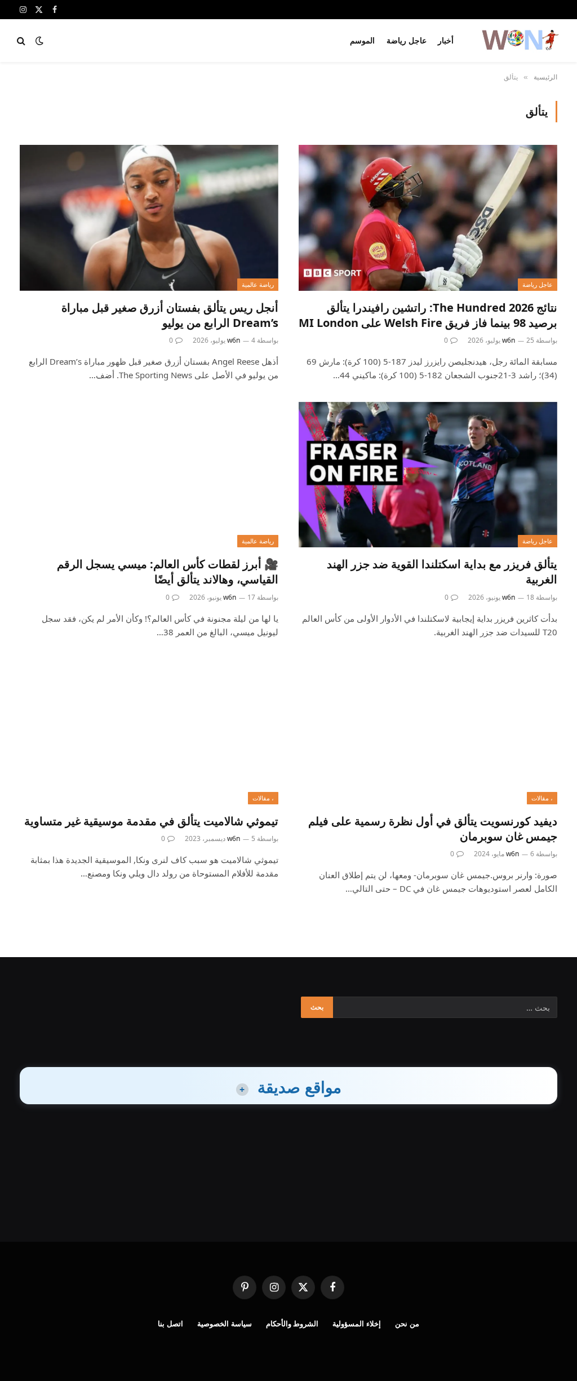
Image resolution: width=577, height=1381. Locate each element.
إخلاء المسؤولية (356, 1323)
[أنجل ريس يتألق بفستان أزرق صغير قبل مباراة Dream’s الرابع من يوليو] (149, 217)
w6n (508, 340)
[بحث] (22, 41)
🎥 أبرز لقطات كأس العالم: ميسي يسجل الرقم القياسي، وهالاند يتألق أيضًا (167, 571)
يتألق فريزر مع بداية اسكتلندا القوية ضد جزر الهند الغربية (442, 571)
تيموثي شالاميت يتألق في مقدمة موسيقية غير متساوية (151, 821)
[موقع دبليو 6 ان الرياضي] (519, 40)
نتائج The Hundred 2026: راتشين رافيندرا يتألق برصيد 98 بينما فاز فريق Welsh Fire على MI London (428, 315)
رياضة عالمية (258, 284)
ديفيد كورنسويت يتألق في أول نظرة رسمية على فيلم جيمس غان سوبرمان (432, 828)
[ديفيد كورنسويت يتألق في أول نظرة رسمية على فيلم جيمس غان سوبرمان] (428, 731)
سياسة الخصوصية (224, 1323)
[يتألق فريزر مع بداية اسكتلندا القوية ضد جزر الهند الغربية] (428, 474)
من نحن (407, 1323)
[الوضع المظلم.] (39, 40)
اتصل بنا (170, 1323)
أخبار (446, 40)
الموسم (362, 40)
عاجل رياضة (407, 40)
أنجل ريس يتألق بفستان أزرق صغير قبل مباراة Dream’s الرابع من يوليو (169, 315)
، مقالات (542, 798)
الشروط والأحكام (292, 1323)
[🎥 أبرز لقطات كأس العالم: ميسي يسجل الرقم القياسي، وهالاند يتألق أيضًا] (149, 474)
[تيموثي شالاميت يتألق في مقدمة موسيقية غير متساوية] (149, 731)
